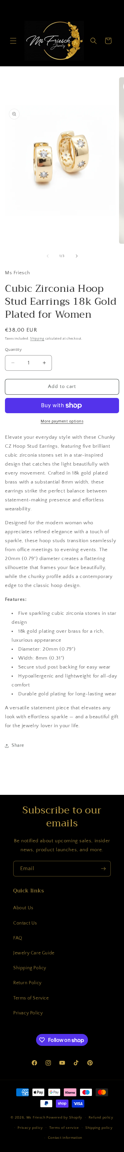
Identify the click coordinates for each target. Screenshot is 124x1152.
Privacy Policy (28, 1013)
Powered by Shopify (64, 1118)
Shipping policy (99, 1128)
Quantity (13, 349)
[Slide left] (47, 256)
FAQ (17, 938)
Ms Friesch (36, 1118)
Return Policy (27, 983)
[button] (13, 40)
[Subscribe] (103, 868)
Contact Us (25, 923)
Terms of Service (31, 998)
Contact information (65, 1138)
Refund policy (101, 1118)
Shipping (37, 339)
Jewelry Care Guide (34, 953)
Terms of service (64, 1128)
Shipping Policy (29, 968)
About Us (23, 908)
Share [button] (18, 745)
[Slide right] (76, 256)
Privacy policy (30, 1128)
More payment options (62, 421)
